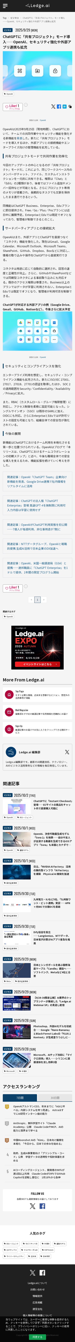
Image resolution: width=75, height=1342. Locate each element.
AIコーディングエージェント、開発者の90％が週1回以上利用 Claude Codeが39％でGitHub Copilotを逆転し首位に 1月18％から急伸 (39, 1173)
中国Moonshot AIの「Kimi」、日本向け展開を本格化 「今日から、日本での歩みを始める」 (38, 1141)
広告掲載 (37, 1302)
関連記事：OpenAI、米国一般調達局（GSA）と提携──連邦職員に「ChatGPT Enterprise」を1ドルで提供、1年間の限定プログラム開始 (37, 567)
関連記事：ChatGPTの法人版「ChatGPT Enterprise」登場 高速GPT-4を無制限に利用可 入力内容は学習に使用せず (36, 505)
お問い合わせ (37, 1289)
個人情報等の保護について (37, 1315)
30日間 (55, 1098)
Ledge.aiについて (37, 1283)
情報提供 (37, 1296)
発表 (19, 138)
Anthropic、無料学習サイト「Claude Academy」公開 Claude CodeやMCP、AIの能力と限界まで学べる (38, 1126)
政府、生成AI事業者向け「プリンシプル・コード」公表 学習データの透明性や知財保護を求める (39, 1156)
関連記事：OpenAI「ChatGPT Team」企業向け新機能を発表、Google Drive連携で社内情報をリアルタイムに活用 (37, 481)
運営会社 (37, 1309)
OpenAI (43, 120)
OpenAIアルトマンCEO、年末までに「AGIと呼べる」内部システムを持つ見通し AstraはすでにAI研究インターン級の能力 (39, 1110)
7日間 (20, 1098)
